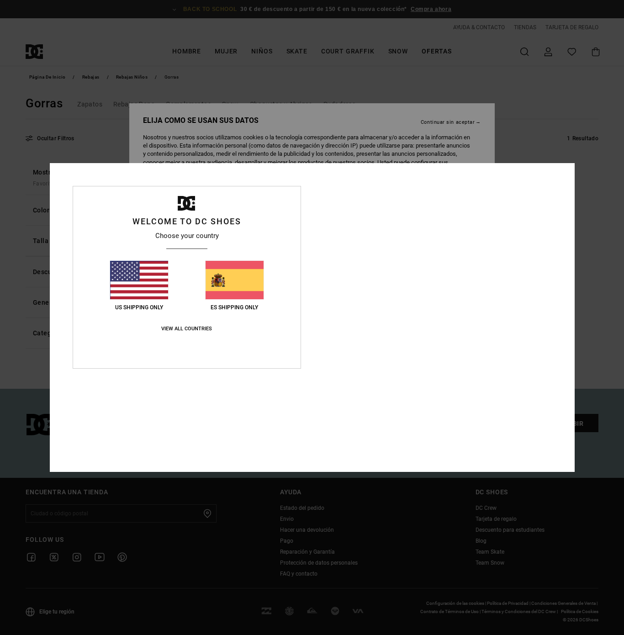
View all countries (186, 329)
